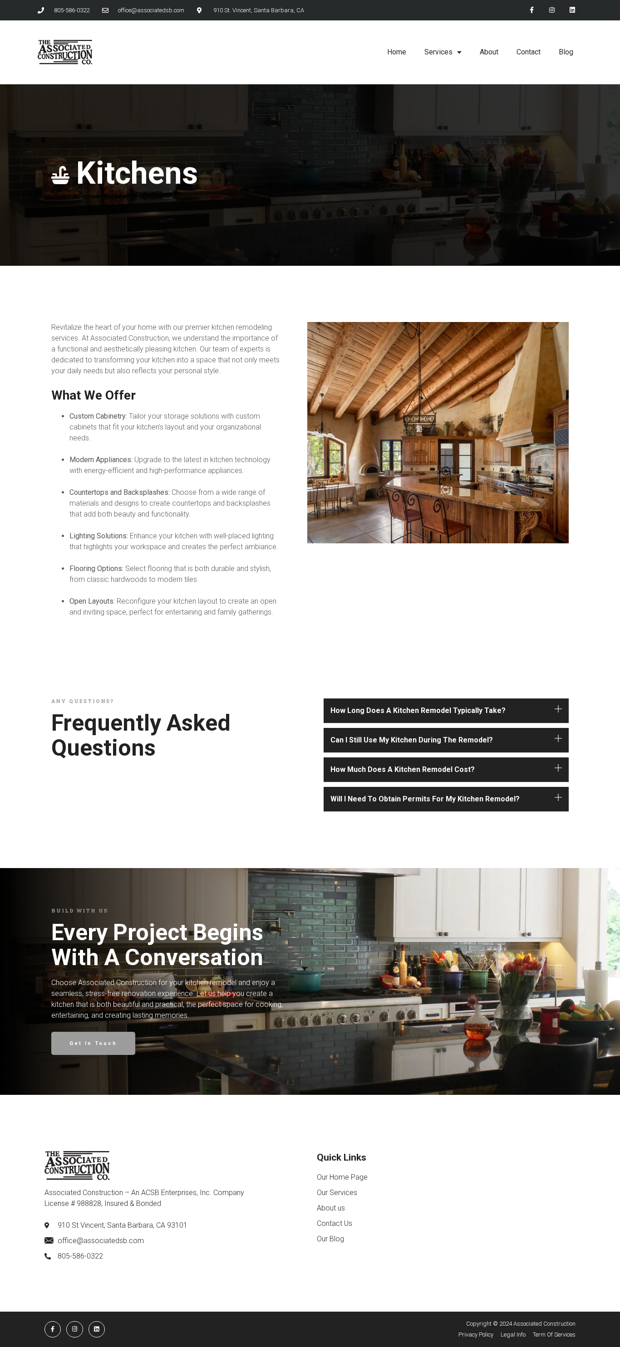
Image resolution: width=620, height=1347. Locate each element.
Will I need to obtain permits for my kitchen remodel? (425, 799)
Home (396, 52)
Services (438, 52)
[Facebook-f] (532, 10)
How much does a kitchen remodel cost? (402, 769)
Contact (529, 52)
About (489, 52)
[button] (446, 710)
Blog (566, 52)
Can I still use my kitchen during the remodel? (411, 740)
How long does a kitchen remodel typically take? (418, 710)
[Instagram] (551, 10)
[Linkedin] (572, 10)
